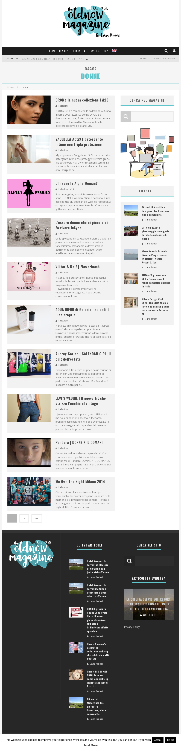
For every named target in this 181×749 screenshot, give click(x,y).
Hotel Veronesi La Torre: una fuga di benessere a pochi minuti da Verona (97, 590)
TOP (106, 51)
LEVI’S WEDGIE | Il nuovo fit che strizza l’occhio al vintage (81, 400)
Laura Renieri (151, 219)
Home (52, 51)
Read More (90, 745)
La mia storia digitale (164, 58)
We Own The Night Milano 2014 (80, 481)
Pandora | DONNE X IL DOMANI (79, 442)
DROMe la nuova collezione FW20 (82, 100)
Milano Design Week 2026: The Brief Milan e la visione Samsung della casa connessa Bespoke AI (155, 306)
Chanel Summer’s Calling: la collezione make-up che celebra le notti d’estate (98, 651)
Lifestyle (77, 51)
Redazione (63, 105)
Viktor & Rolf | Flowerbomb (78, 266)
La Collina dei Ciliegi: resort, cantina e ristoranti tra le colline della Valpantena (148, 604)
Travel (93, 51)
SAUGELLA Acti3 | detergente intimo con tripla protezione (79, 141)
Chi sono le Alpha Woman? (77, 183)
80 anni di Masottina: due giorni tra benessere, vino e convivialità (156, 210)
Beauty (63, 51)
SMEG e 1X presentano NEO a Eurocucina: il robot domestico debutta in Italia (156, 280)
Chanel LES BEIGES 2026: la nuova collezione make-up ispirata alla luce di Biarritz (98, 679)
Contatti (144, 58)
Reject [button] (170, 739)
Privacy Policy (132, 626)
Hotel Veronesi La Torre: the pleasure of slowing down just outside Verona (98, 566)
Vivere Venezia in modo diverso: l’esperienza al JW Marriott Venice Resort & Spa (154, 256)
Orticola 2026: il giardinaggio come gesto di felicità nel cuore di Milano (156, 233)
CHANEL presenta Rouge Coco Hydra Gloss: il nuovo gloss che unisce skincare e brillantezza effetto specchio (98, 620)
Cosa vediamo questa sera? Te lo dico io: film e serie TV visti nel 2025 (58, 58)
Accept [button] (157, 739)
